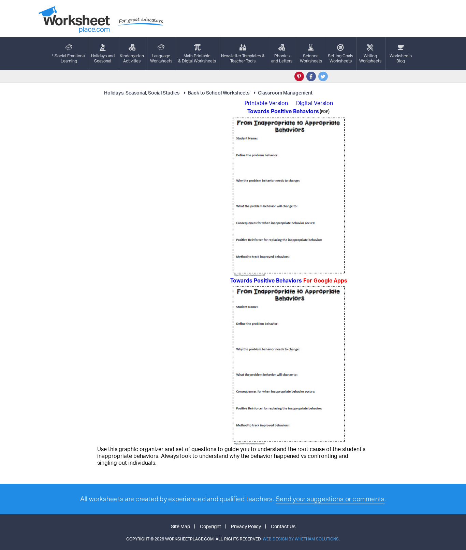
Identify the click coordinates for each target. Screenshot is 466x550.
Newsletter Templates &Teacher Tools (243, 58)
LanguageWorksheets (161, 58)
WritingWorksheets (370, 58)
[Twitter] (323, 76)
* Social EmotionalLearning (69, 58)
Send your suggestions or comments (330, 499)
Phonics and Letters (281, 58)
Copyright (210, 526)
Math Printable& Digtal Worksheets (197, 58)
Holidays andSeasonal (103, 58)
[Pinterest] (299, 76)
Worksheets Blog (401, 58)
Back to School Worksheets (218, 93)
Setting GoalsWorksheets (340, 58)
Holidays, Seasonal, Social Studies (141, 93)
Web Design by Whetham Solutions (301, 538)
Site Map (180, 526)
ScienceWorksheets (311, 58)
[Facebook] (311, 76)
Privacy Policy (246, 526)
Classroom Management (285, 93)
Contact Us (283, 526)
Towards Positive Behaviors (288, 280)
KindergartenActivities (132, 58)
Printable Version (266, 103)
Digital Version (314, 103)
